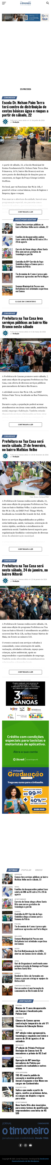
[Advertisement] (25, 58)
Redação (16, 122)
